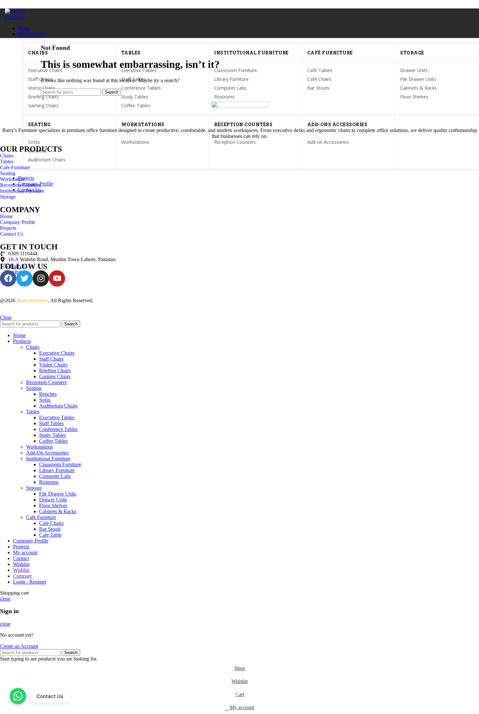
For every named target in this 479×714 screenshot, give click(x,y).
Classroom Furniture (60, 464)
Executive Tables (56, 417)
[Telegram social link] (38, 4)
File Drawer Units (57, 494)
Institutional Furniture (48, 458)
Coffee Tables (53, 441)
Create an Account (19, 646)
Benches (48, 394)
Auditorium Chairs (58, 406)
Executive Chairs (56, 353)
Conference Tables (58, 429)
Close (6, 317)
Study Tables (134, 97)
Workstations (135, 142)
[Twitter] (24, 278)
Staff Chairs (51, 359)
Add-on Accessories (328, 142)
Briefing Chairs (43, 97)
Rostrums (224, 97)
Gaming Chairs (54, 376)
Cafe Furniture (41, 517)
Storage (34, 488)
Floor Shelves (414, 97)
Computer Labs (55, 476)
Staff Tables (51, 423)
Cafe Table (50, 535)
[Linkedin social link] (31, 4)
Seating (33, 388)
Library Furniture (57, 470)
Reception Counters (235, 142)
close (5, 599)
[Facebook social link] (8, 4)
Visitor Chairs (53, 364)
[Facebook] (8, 278)
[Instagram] (41, 278)
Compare (22, 576)
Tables (32, 411)
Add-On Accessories (47, 452)
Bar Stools (50, 529)
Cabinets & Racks (57, 511)
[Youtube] (57, 278)
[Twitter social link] (16, 4)
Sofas (34, 142)
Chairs (32, 347)
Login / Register (29, 582)
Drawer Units (53, 499)
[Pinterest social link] (23, 4)
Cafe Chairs (51, 523)
